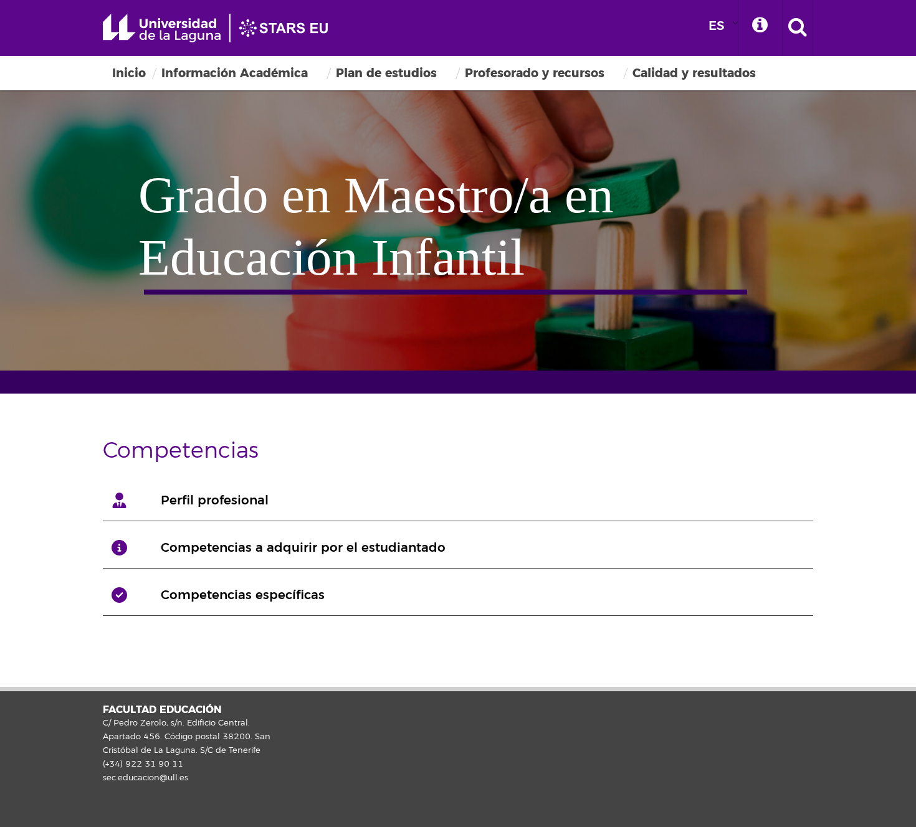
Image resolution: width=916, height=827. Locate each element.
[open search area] (797, 28)
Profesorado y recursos (534, 73)
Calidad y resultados (694, 73)
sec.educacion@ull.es (145, 778)
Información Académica (234, 73)
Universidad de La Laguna (221, 28)
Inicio (129, 73)
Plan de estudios (386, 73)
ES (716, 26)
